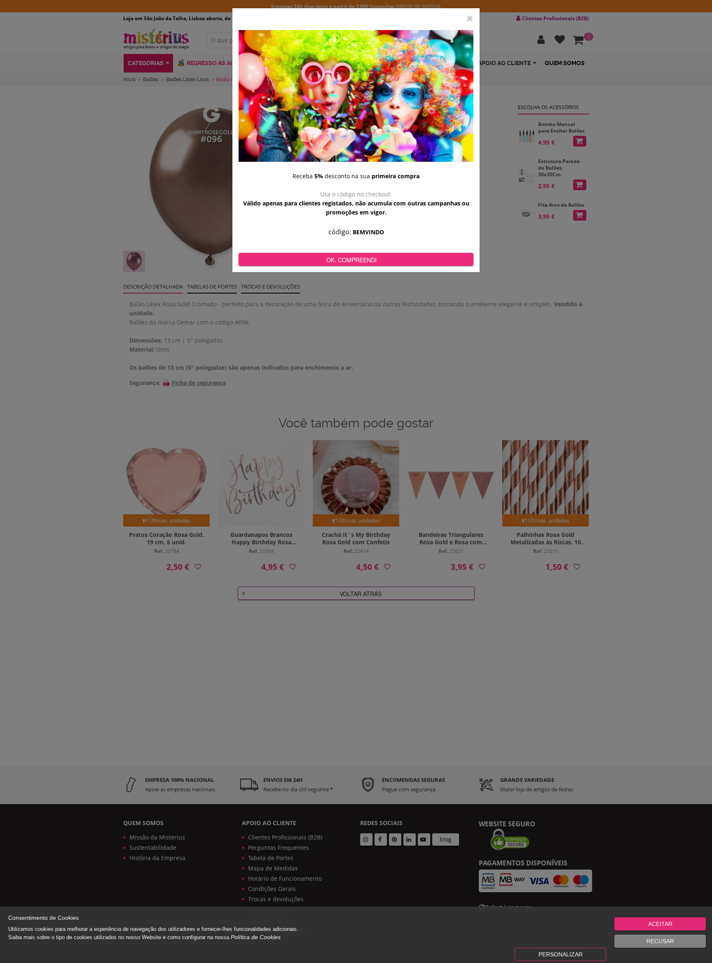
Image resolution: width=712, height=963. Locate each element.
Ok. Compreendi (351, 260)
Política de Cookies (256, 937)
